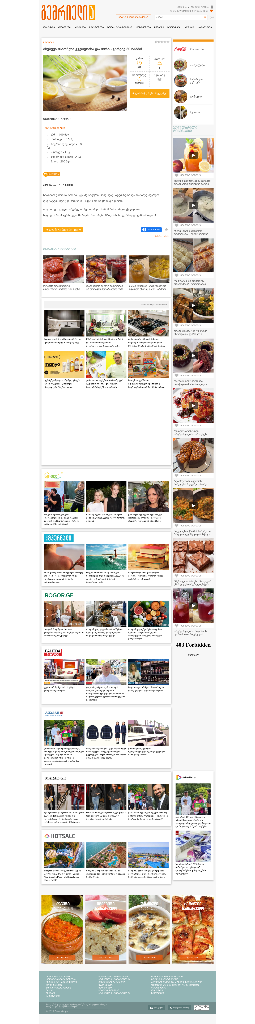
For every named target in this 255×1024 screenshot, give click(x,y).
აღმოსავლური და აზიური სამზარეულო (176, 982)
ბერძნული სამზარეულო (114, 979)
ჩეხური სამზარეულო (164, 979)
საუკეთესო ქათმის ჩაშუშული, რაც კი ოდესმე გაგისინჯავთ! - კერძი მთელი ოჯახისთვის (193, 534)
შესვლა (182, 7)
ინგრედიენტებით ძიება (133, 17)
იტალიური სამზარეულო (114, 976)
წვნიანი (51, 993)
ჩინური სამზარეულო (112, 982)
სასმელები (53, 996)
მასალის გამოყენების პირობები (61, 1006)
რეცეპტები (62, 957)
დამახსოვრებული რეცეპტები (189, 11)
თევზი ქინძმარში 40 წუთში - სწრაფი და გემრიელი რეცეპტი (191, 334)
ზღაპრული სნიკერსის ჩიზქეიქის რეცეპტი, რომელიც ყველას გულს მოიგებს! (193, 484)
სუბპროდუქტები (109, 990)
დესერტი (157, 990)
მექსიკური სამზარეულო (61, 982)
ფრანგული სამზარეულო (167, 976)
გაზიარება (154, 230)
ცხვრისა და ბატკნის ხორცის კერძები (175, 985)
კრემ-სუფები (54, 985)
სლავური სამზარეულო (61, 979)
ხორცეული (106, 985)
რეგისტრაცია (200, 7)
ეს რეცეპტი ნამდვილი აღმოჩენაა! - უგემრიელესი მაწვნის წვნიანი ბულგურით (191, 234)
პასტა (49, 990)
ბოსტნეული (158, 987)
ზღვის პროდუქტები (58, 987)
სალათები (105, 987)
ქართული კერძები (58, 976)
